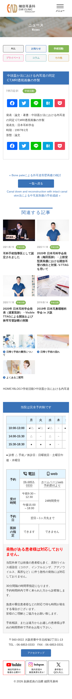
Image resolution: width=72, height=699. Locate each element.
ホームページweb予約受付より (52, 483)
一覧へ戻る (36, 183)
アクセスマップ (36, 652)
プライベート (13, 57)
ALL (13, 48)
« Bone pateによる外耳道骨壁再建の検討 (35, 175)
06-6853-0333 (29, 483)
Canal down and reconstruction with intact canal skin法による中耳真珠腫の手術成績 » (37, 193)
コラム (36, 57)
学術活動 (58, 48)
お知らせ (36, 48)
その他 (58, 57)
